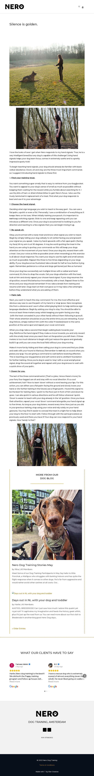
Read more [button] (15, 681)
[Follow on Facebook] (45, 730)
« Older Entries (19, 628)
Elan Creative (53, 772)
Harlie (17, 604)
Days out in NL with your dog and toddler (39, 600)
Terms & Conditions (47, 765)
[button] (9, 676)
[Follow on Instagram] (49, 730)
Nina (17, 569)
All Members (26, 569)
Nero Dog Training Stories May (32, 565)
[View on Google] (12, 665)
